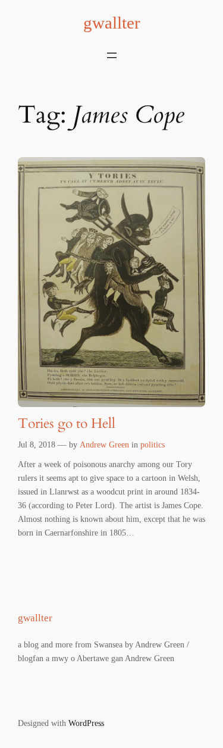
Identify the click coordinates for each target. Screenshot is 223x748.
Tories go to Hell (66, 424)
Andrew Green (104, 444)
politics (152, 444)
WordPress (86, 723)
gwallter (111, 22)
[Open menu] (112, 55)
